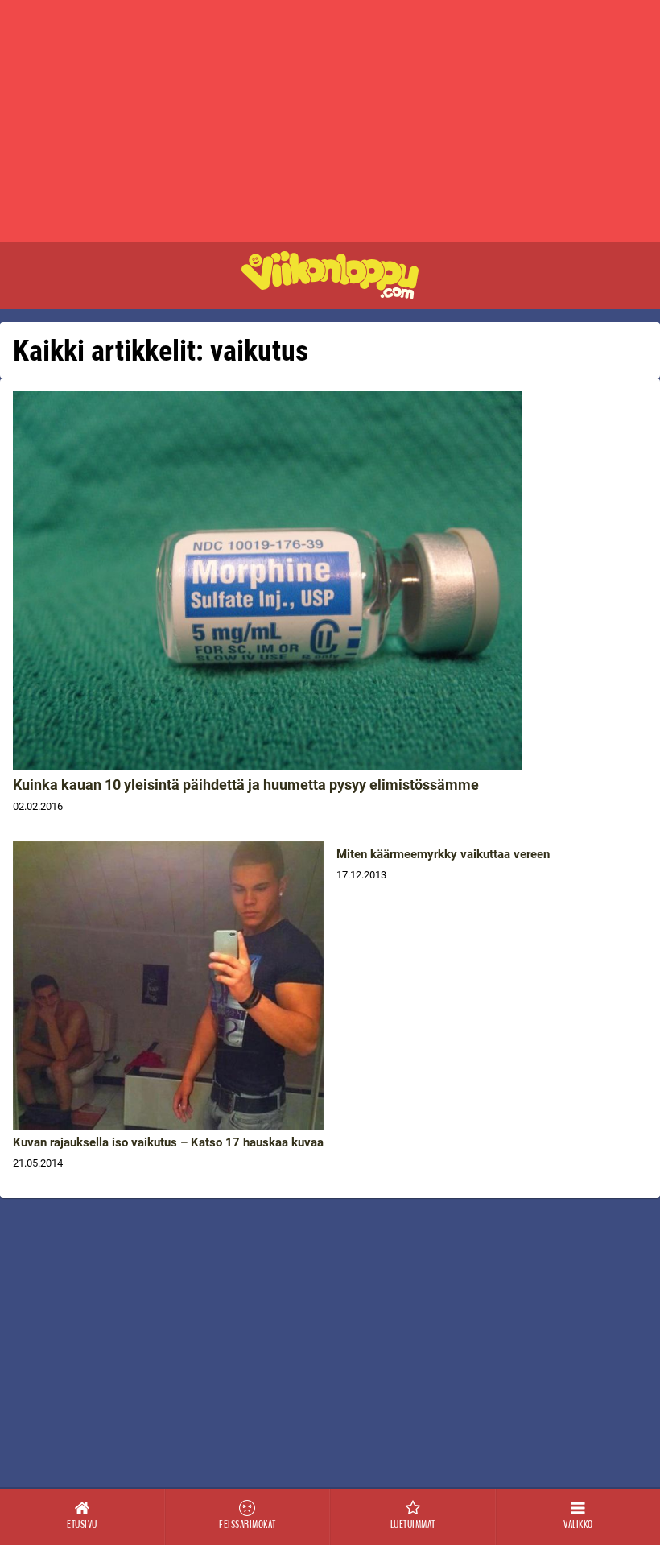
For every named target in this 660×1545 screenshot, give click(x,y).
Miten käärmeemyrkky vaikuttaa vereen (443, 854)
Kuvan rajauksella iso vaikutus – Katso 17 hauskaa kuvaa (168, 1142)
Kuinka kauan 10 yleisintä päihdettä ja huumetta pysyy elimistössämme (246, 784)
